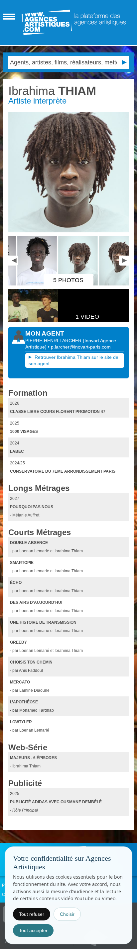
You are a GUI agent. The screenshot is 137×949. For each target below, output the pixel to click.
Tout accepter (33, 930)
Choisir (67, 914)
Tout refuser (31, 914)
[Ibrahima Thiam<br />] (68, 172)
